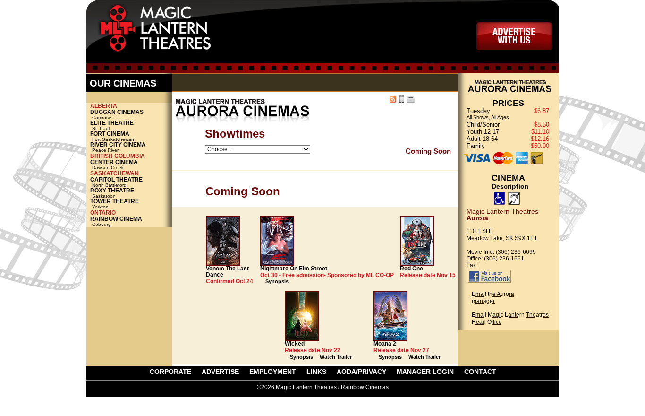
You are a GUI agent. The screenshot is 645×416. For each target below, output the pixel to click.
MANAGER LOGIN (425, 371)
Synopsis (277, 281)
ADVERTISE (514, 36)
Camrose (118, 114)
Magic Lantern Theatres (165, 30)
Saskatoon (113, 193)
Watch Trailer (336, 357)
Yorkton (115, 204)
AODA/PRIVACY (361, 371)
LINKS (316, 371)
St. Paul (113, 125)
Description (510, 186)
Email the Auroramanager (493, 297)
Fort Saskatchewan (113, 136)
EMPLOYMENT (272, 371)
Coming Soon (428, 151)
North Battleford (117, 182)
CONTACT (480, 371)
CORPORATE (170, 371)
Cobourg (117, 221)
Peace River (119, 147)
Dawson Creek (115, 164)
